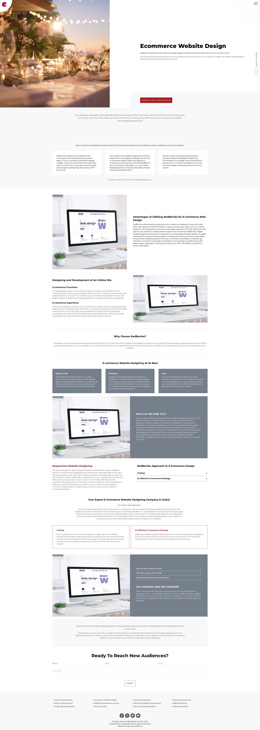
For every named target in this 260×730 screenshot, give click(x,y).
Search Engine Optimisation (144, 706)
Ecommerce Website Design (105, 700)
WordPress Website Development (147, 703)
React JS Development (63, 703)
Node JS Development (182, 700)
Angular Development (63, 700)
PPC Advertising (100, 706)
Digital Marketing (180, 703)
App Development (180, 706)
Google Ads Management (64, 706)
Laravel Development (142, 700)
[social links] (122, 715)
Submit (130, 683)
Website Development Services (106, 703)
